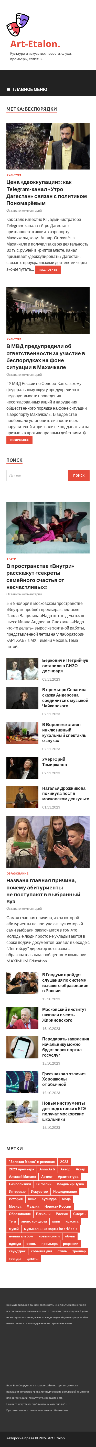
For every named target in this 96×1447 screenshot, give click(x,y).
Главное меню (30, 89)
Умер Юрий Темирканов (54, 762)
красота (72, 1221)
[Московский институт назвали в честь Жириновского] (22, 1027)
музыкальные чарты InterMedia (50, 1229)
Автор (65, 1169)
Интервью (17, 1191)
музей (14, 1229)
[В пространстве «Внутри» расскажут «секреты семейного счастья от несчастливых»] (48, 554)
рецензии (70, 1244)
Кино (32, 1199)
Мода (66, 1199)
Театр (11, 559)
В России (43, 1184)
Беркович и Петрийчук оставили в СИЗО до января (65, 665)
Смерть (79, 1214)
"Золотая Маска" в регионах (32, 1162)
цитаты (32, 1258)
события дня (41, 1251)
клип (56, 1221)
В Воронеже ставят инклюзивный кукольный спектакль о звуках (64, 732)
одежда (15, 1244)
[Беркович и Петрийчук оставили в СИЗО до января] (22, 678)
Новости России (58, 1206)
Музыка (33, 1206)
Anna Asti (47, 1169)
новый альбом (21, 1236)
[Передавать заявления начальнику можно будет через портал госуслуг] (22, 1056)
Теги (12, 1221)
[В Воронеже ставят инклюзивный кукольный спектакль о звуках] (22, 742)
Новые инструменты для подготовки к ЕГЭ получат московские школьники (64, 1111)
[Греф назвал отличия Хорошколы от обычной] (22, 1091)
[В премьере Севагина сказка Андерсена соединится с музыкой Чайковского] (22, 707)
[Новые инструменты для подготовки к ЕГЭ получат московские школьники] (22, 1121)
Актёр (80, 1169)
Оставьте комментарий (24, 210)
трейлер (79, 1251)
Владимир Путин (70, 1184)
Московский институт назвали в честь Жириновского (64, 1014)
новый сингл (49, 1236)
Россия (62, 1214)
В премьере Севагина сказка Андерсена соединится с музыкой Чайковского (65, 697)
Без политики (20, 1184)
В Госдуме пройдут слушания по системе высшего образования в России (65, 982)
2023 (64, 1162)
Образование (17, 873)
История (16, 1199)
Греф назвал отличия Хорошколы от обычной (64, 1079)
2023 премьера (21, 1169)
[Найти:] (48, 475)
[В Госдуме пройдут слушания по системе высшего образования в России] (22, 992)
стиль (62, 1251)
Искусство (39, 1191)
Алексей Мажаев (22, 1176)
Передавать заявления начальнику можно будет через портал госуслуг (65, 1046)
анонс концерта (34, 1221)
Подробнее (48, 269)
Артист (46, 1176)
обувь (70, 1236)
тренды (15, 1258)
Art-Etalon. (35, 43)
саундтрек (17, 1251)
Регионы (43, 1214)
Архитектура (68, 1176)
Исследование (65, 1191)
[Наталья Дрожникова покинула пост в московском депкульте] (22, 806)
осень (31, 1244)
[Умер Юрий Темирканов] (22, 777)
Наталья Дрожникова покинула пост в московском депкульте (65, 793)
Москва (15, 1206)
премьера (49, 1244)
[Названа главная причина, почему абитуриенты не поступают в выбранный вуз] (48, 868)
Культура (14, 175)
